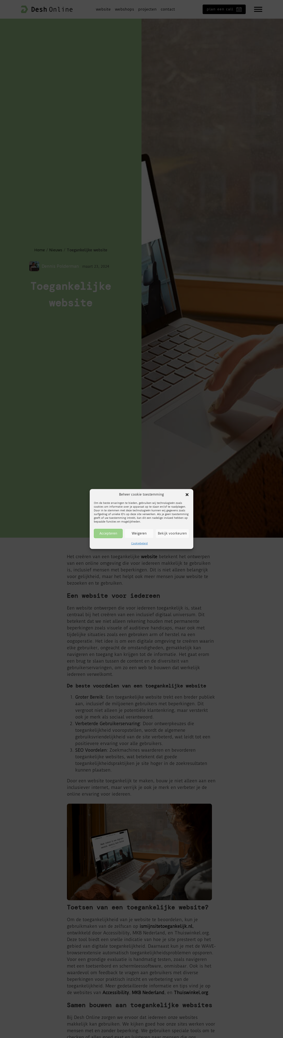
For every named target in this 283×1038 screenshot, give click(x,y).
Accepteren (108, 533)
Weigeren (139, 533)
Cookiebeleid (139, 543)
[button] (187, 494)
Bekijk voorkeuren (172, 533)
